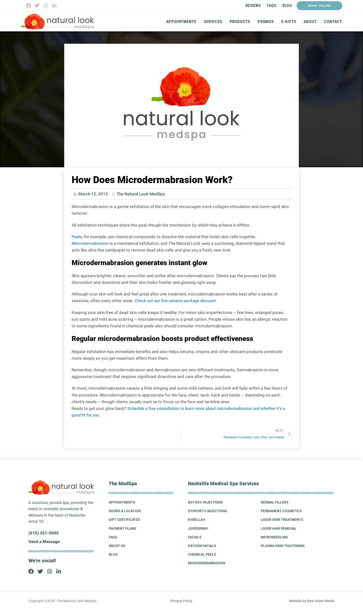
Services (213, 21)
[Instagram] (45, 5)
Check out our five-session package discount (175, 300)
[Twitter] (37, 5)
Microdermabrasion (90, 243)
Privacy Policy (181, 601)
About (310, 21)
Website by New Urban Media (312, 601)
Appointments (181, 21)
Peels (77, 236)
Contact (333, 21)
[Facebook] (28, 5)
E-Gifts (288, 21)
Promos (266, 21)
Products (240, 21)
